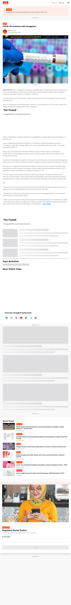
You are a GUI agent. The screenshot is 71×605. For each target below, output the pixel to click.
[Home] (5, 3)
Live (63, 3)
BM (53, 3)
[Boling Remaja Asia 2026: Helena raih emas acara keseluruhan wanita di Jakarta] (9, 454)
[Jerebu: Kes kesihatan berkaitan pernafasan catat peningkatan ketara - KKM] (9, 464)
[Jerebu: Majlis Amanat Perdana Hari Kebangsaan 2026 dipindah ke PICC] (9, 472)
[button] (4, 10)
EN (56, 3)
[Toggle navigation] (68, 3)
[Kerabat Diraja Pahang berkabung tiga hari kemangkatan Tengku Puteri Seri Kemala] (9, 436)
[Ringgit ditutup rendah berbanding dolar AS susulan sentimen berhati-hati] (9, 446)
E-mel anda (6, 537)
